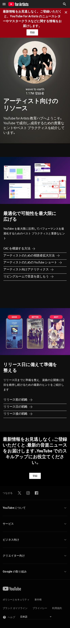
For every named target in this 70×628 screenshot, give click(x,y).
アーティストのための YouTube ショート (30, 262)
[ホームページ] (18, 4)
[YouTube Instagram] (28, 493)
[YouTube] (12, 589)
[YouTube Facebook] (36, 493)
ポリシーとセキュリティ (16, 599)
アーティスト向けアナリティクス (26, 269)
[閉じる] (67, 12)
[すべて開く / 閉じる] (4, 4)
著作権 (38, 599)
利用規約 (57, 608)
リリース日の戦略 (15, 406)
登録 (32, 32)
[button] (64, 4)
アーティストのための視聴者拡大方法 (29, 255)
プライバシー (40, 608)
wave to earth (35, 89)
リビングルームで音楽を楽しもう (26, 276)
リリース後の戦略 (15, 414)
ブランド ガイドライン (15, 608)
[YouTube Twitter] (19, 493)
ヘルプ (11, 617)
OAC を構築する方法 (17, 248)
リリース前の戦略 (15, 399)
